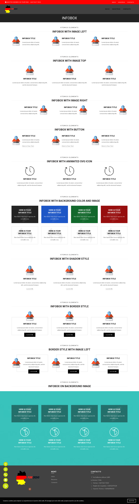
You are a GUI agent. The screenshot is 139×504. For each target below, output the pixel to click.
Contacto (130, 2)
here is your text (28, 146)
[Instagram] (29, 489)
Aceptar (131, 500)
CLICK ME (29, 289)
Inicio (114, 2)
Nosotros (121, 2)
